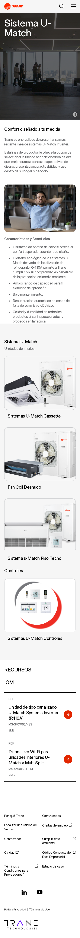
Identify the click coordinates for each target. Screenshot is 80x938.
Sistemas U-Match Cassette (34, 416)
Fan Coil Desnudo (24, 487)
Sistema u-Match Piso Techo (34, 558)
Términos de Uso (39, 909)
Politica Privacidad (15, 909)
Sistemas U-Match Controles (35, 638)
